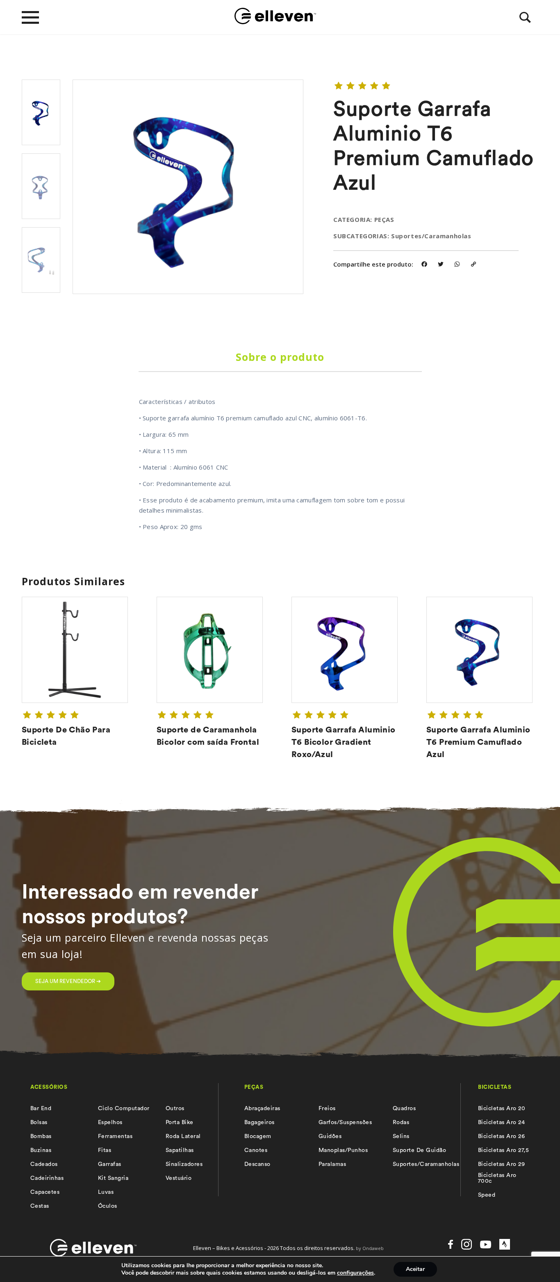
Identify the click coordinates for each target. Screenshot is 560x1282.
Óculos (107, 1206)
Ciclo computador (124, 1108)
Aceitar (415, 1269)
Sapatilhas (180, 1150)
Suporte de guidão (419, 1150)
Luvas (106, 1192)
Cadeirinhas (47, 1178)
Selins (401, 1136)
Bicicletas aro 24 (501, 1122)
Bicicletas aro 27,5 (503, 1150)
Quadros (404, 1108)
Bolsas (39, 1122)
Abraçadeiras (262, 1108)
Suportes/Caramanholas (426, 1164)
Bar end (40, 1108)
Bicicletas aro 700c (497, 1178)
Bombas (41, 1136)
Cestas (39, 1206)
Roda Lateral (183, 1136)
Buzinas (40, 1150)
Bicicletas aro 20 (501, 1108)
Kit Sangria (113, 1178)
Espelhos (110, 1122)
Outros (175, 1108)
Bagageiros (259, 1122)
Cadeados (44, 1164)
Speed (486, 1195)
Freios (327, 1108)
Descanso (257, 1164)
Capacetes (44, 1192)
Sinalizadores (184, 1164)
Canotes (255, 1150)
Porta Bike (179, 1122)
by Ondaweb (370, 1248)
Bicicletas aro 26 (501, 1136)
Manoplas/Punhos (343, 1150)
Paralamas (332, 1164)
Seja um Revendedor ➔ (68, 981)
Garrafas (109, 1164)
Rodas (401, 1122)
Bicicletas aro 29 (501, 1164)
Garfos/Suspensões (345, 1122)
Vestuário (178, 1178)
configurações (355, 1273)
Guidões (330, 1136)
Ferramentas (115, 1136)
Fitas (104, 1150)
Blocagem (257, 1136)
